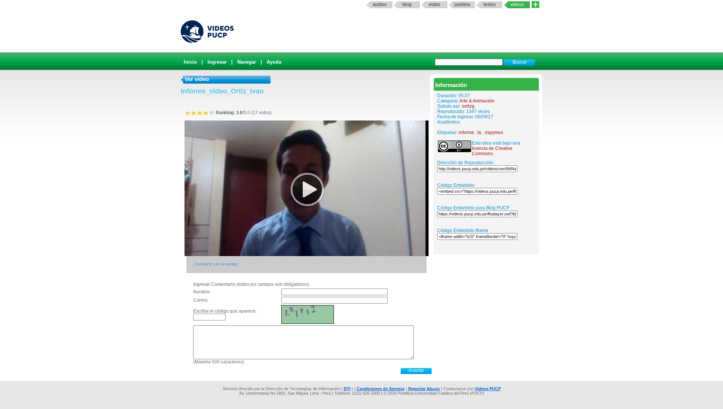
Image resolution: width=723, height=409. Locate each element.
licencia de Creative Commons (492, 151)
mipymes (494, 132)
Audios (380, 4)
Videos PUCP (488, 388)
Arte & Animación (476, 101)
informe (466, 132)
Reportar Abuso (424, 388)
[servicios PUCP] (535, 4)
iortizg (468, 106)
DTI (347, 388)
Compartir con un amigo (216, 264)
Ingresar (217, 62)
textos (490, 4)
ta (479, 132)
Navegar (246, 62)
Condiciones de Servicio (381, 388)
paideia (462, 4)
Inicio (190, 62)
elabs (434, 4)
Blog (407, 4)
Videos (517, 4)
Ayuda (274, 62)
